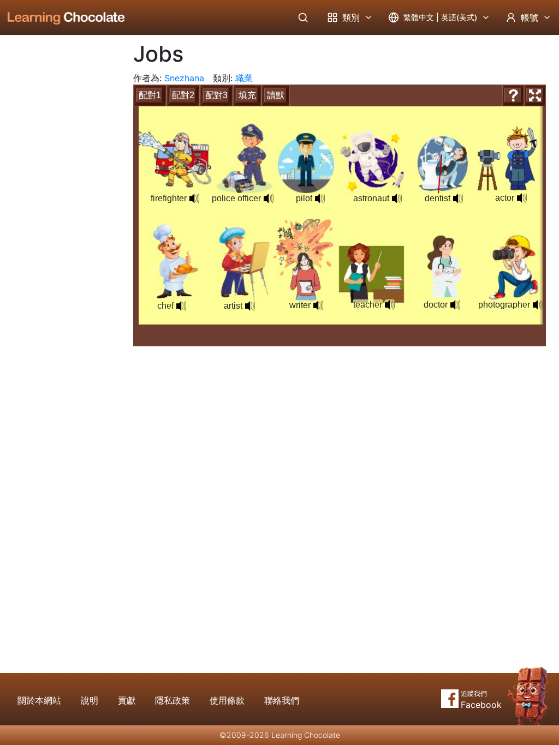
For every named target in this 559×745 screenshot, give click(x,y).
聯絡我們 (281, 700)
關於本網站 (39, 700)
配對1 (150, 95)
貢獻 (126, 700)
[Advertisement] (58, 215)
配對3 (216, 95)
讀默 (275, 95)
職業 (244, 78)
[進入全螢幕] (535, 95)
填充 (247, 95)
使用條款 (227, 700)
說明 (89, 700)
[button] (181, 306)
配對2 (183, 95)
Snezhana (184, 78)
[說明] (513, 95)
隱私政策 (172, 700)
